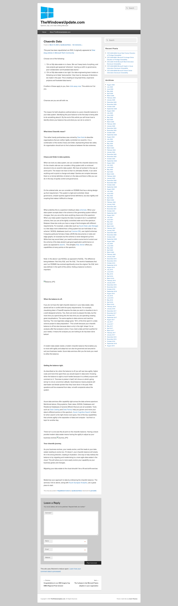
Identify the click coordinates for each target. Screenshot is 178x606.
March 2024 (110, 148)
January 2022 (111, 204)
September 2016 (112, 343)
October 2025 (111, 106)
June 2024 (110, 141)
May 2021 (110, 222)
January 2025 (111, 126)
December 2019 (111, 259)
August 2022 (111, 189)
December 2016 (111, 337)
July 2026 (110, 87)
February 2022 (111, 202)
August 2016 (111, 346)
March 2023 (110, 174)
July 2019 (110, 269)
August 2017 (111, 320)
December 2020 (111, 233)
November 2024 (111, 130)
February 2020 (111, 254)
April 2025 (110, 119)
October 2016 (111, 341)
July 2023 (110, 165)
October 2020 (111, 237)
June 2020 (110, 246)
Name (47, 541)
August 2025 (111, 111)
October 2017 (111, 315)
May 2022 (110, 196)
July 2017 (110, 322)
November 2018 (111, 287)
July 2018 (110, 296)
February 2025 (111, 124)
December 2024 (111, 128)
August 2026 (111, 85)
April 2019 (110, 276)
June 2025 (110, 115)
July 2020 (110, 243)
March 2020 (110, 252)
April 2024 (110, 146)
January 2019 (111, 283)
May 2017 (110, 326)
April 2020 (110, 250)
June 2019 (110, 272)
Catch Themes (133, 599)
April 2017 (110, 328)
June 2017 (110, 324)
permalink (93, 491)
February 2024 (111, 150)
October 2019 (111, 263)
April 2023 (110, 172)
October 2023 (111, 159)
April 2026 (110, 93)
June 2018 (110, 298)
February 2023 (111, 176)
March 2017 (110, 330)
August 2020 (111, 241)
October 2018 (111, 289)
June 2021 (110, 220)
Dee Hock (81, 137)
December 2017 (111, 311)
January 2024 (111, 152)
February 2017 (111, 333)
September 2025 (112, 109)
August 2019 (111, 267)
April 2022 (110, 198)
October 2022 (111, 185)
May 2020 (110, 248)
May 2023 (110, 169)
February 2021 (111, 228)
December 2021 (111, 207)
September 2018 (112, 291)
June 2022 (110, 193)
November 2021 (111, 209)
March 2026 (110, 96)
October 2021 (111, 211)
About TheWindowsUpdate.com (60, 32)
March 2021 (110, 226)
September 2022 (112, 187)
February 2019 (111, 280)
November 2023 (111, 156)
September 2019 (112, 265)
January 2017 (111, 335)
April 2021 (110, 224)
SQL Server (80, 244)
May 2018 (110, 300)
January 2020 (111, 256)
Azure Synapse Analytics (78, 482)
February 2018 (111, 306)
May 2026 (110, 91)
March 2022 (110, 200)
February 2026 (111, 98)
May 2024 (110, 143)
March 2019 (110, 278)
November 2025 (111, 104)
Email (47, 549)
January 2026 (111, 100)
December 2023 (111, 154)
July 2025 (110, 113)
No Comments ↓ (77, 45)
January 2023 (111, 178)
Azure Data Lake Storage (88, 226)
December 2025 (111, 102)
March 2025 (110, 122)
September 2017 (112, 317)
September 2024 (112, 135)
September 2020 (112, 239)
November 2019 (111, 261)
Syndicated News (66, 45)
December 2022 (111, 180)
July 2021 (110, 217)
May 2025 (110, 117)
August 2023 (111, 163)
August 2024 (111, 137)
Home (44, 32)
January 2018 (111, 309)
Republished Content (63, 491)
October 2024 (111, 132)
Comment (48, 513)
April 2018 (110, 302)
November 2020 (111, 235)
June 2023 (110, 167)
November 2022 (111, 183)
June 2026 (110, 89)
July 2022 (110, 191)
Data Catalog (54, 409)
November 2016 (111, 339)
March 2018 (110, 304)
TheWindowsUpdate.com (63, 22)
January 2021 (111, 230)
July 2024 (110, 139)
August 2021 (111, 215)
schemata (83, 210)
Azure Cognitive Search (81, 412)
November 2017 (111, 313)
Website (47, 557)
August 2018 (111, 293)
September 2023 (112, 161)
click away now (75, 86)
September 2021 (112, 213)
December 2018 (111, 285)
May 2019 (110, 274)
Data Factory (67, 409)
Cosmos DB (75, 231)
